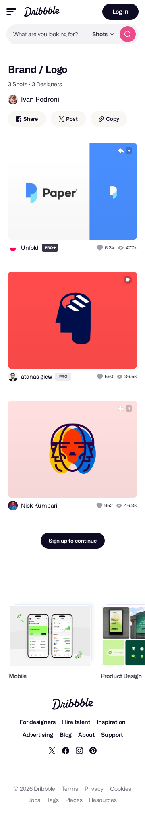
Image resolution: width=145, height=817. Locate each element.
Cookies (120, 788)
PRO (50, 248)
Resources (103, 799)
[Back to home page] (42, 11)
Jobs (34, 799)
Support (112, 734)
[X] (52, 750)
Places (74, 799)
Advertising (38, 734)
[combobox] (47, 34)
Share (30, 119)
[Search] (128, 34)
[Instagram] (79, 750)
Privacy (94, 788)
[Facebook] (65, 750)
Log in (120, 11)
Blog (66, 734)
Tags (53, 799)
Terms (70, 788)
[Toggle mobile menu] (11, 12)
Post (71, 119)
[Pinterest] (93, 750)
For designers (37, 721)
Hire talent (76, 721)
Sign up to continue (73, 540)
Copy (112, 119)
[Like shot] (101, 248)
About (86, 734)
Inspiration (111, 721)
